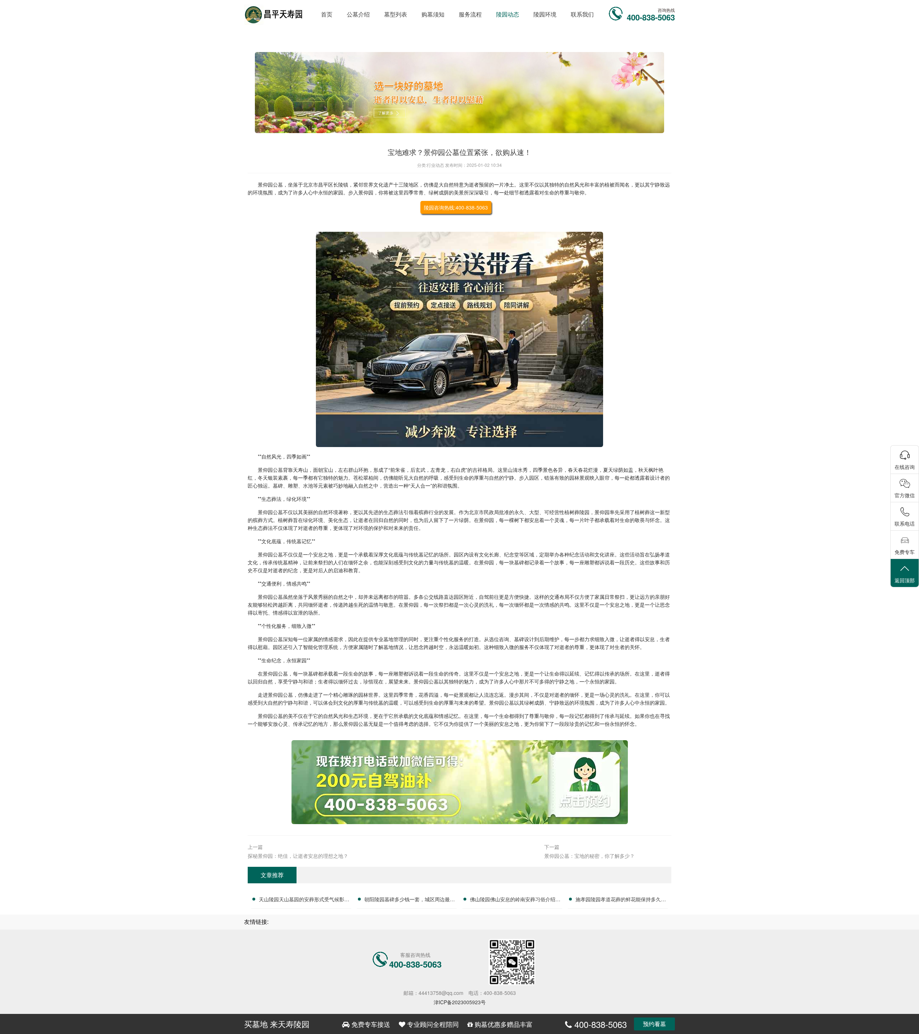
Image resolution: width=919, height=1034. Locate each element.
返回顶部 (905, 580)
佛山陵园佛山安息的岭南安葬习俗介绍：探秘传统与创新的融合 (515, 900)
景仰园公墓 (270, 184)
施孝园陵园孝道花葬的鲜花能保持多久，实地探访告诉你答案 (620, 900)
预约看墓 (654, 1024)
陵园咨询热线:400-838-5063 (456, 207)
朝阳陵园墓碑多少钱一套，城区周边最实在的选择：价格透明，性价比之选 (409, 900)
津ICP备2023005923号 (460, 1002)
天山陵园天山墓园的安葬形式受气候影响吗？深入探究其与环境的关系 (304, 900)
